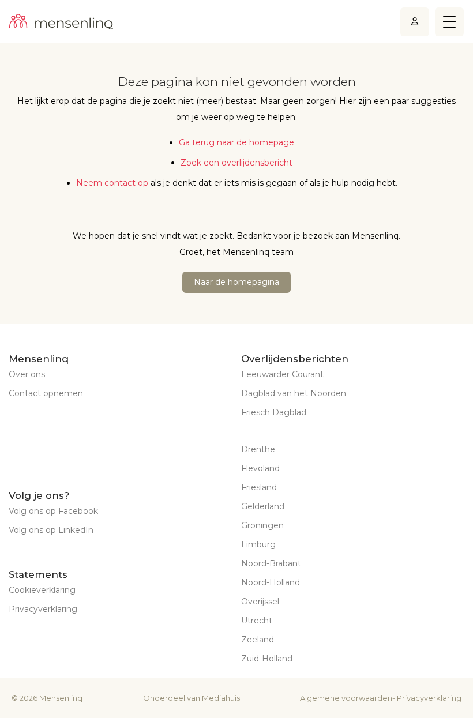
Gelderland (262, 506)
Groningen (262, 525)
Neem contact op (112, 183)
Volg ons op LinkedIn (51, 530)
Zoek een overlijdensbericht (236, 162)
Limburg (258, 544)
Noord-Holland (270, 582)
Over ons (27, 374)
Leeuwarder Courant (282, 374)
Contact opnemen (46, 393)
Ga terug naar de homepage (236, 142)
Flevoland (260, 468)
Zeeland (257, 639)
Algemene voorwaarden (346, 697)
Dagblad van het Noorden (293, 393)
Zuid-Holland (266, 658)
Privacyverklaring (43, 609)
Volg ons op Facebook (53, 511)
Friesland (259, 487)
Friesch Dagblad (273, 412)
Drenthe (258, 449)
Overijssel (260, 601)
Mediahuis (221, 697)
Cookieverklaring (42, 590)
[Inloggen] (415, 21)
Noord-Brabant (271, 563)
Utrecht (256, 620)
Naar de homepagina (236, 282)
